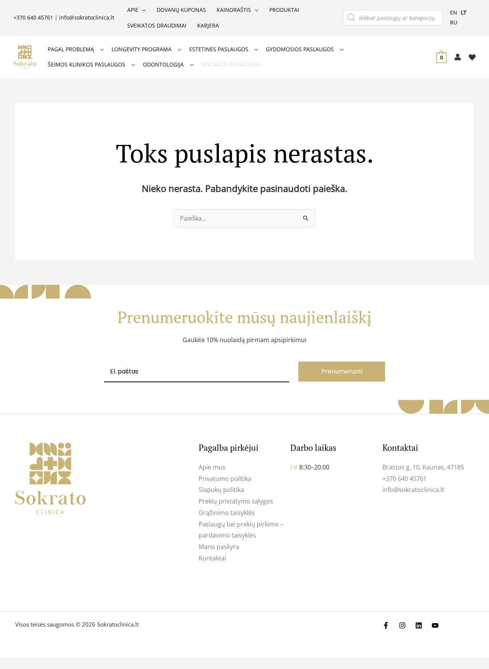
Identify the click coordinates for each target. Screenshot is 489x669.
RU (453, 22)
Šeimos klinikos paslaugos (86, 64)
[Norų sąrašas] (472, 57)
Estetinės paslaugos (218, 49)
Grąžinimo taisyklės (227, 512)
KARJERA (208, 25)
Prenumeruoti (342, 371)
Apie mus (212, 467)
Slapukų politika (221, 490)
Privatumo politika (225, 478)
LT (463, 12)
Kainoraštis (234, 9)
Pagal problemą (71, 49)
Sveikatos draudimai (156, 25)
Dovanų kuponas (181, 9)
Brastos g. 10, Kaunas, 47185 (423, 467)
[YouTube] (435, 625)
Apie (132, 9)
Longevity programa (142, 49)
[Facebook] (385, 625)
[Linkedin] (418, 625)
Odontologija (163, 64)
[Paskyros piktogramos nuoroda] (457, 57)
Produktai (284, 9)
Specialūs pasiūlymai (231, 64)
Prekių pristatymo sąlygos (236, 501)
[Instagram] (402, 625)
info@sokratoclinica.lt (86, 17)
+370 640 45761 (33, 17)
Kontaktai (212, 558)
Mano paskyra (219, 546)
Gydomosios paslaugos (300, 49)
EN (453, 12)
